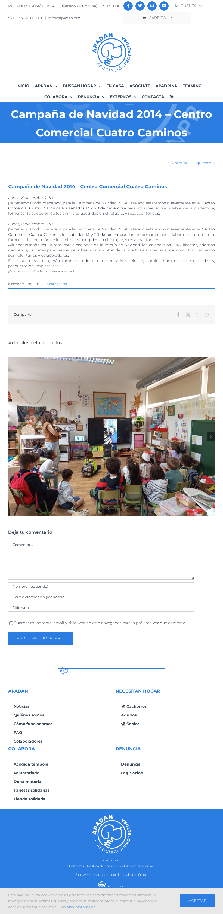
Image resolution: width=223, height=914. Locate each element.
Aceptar (197, 900)
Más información (81, 907)
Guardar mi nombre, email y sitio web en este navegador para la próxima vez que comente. (100, 622)
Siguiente (202, 162)
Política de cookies (102, 866)
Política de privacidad (137, 866)
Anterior (180, 162)
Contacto (76, 866)
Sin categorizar (55, 284)
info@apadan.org (64, 18)
